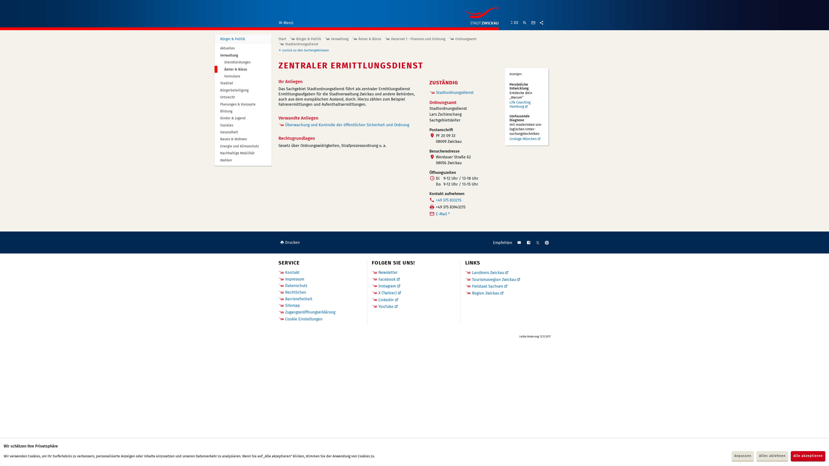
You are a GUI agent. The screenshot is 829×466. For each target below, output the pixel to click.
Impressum (294, 279)
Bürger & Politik (232, 39)
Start (282, 39)
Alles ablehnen (772, 456)
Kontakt (292, 272)
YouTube (385, 306)
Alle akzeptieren (808, 456)
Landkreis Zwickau (488, 272)
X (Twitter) (387, 293)
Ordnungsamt (465, 39)
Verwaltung (339, 39)
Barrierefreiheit (298, 299)
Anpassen (742, 456)
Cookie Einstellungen (304, 319)
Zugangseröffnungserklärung (310, 312)
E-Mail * (443, 214)
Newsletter (388, 272)
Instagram (387, 286)
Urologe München (523, 139)
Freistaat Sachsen (487, 286)
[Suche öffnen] (524, 23)
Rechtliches (295, 292)
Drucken (292, 242)
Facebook (387, 279)
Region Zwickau (485, 293)
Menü (285, 23)
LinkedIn (386, 300)
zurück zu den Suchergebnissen (305, 50)
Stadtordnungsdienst (301, 44)
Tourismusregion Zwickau (494, 279)
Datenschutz (296, 285)
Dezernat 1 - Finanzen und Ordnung (418, 39)
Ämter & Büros (369, 39)
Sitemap (292, 305)
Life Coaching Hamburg (519, 105)
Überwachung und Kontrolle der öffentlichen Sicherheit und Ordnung (347, 125)
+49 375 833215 (448, 200)
